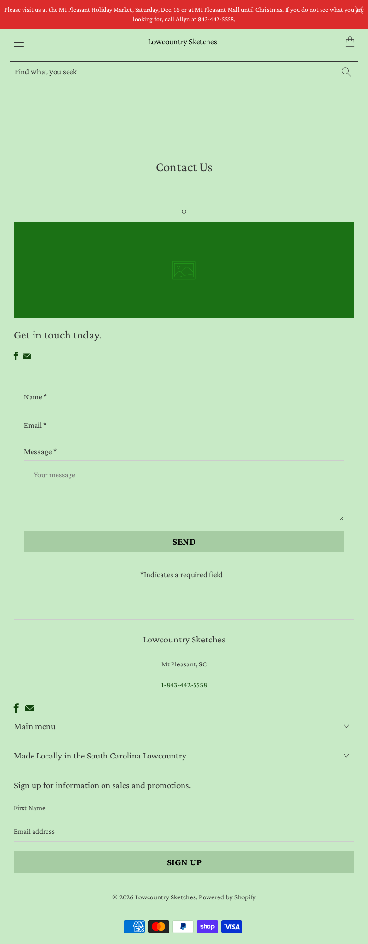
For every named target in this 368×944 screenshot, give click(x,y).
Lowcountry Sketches (182, 41)
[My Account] (16, 42)
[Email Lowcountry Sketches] (27, 356)
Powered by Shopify (227, 897)
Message (40, 451)
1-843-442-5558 (184, 684)
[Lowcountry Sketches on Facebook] (16, 356)
